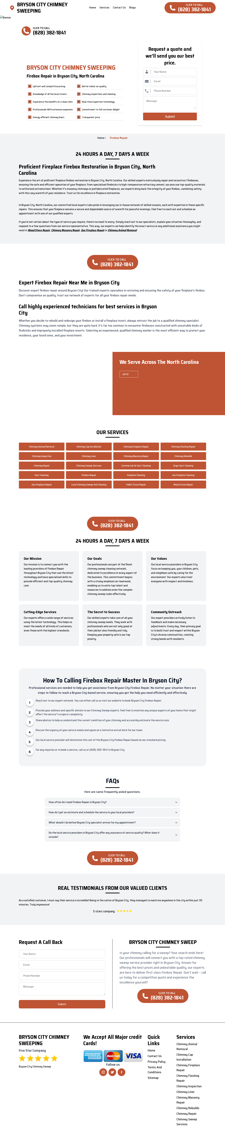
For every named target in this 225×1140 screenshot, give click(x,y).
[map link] (13, 8)
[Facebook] (121, 1072)
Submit (170, 116)
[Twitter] (112, 1072)
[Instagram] (103, 1072)
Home (100, 138)
